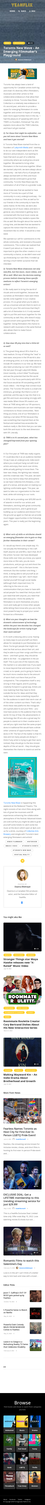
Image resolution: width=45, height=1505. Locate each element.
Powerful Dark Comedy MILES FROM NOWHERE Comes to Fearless (14, 1327)
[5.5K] (22, 1123)
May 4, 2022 (7, 1208)
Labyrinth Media (21, 147)
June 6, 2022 (7, 1139)
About (5, 1499)
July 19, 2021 (7, 1084)
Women (31, 955)
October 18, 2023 (8, 1302)
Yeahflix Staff (21, 1139)
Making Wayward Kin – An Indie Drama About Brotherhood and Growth (20, 1078)
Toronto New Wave (11, 803)
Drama (8, 1070)
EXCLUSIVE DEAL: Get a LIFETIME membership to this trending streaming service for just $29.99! (21, 1199)
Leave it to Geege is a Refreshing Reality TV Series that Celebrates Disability (15, 1344)
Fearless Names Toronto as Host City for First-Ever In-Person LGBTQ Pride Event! (20, 1132)
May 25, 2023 (7, 1316)
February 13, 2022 (9, 1268)
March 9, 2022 (7, 1031)
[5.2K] (22, 1254)
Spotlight (18, 43)
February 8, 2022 (8, 1351)
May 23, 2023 (7, 1333)
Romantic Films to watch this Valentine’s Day (21, 1262)
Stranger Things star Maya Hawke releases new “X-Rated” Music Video (20, 962)
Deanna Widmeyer (25, 60)
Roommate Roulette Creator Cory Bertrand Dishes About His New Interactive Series (21, 1024)
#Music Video (11, 846)
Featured (19, 955)
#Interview (32, 841)
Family (19, 1070)
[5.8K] (22, 1188)
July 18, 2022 (7, 969)
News (7, 43)
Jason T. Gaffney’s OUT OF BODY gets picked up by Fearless (14, 1295)
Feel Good (22, 1008)
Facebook (12, 1499)
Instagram (28, 1499)
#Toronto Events (30, 846)
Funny (30, 1012)
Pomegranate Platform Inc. (22, 1501)
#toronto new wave (22, 850)
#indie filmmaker (14, 841)
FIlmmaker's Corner (14, 1012)
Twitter (20, 1499)
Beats (7, 955)
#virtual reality (22, 854)
